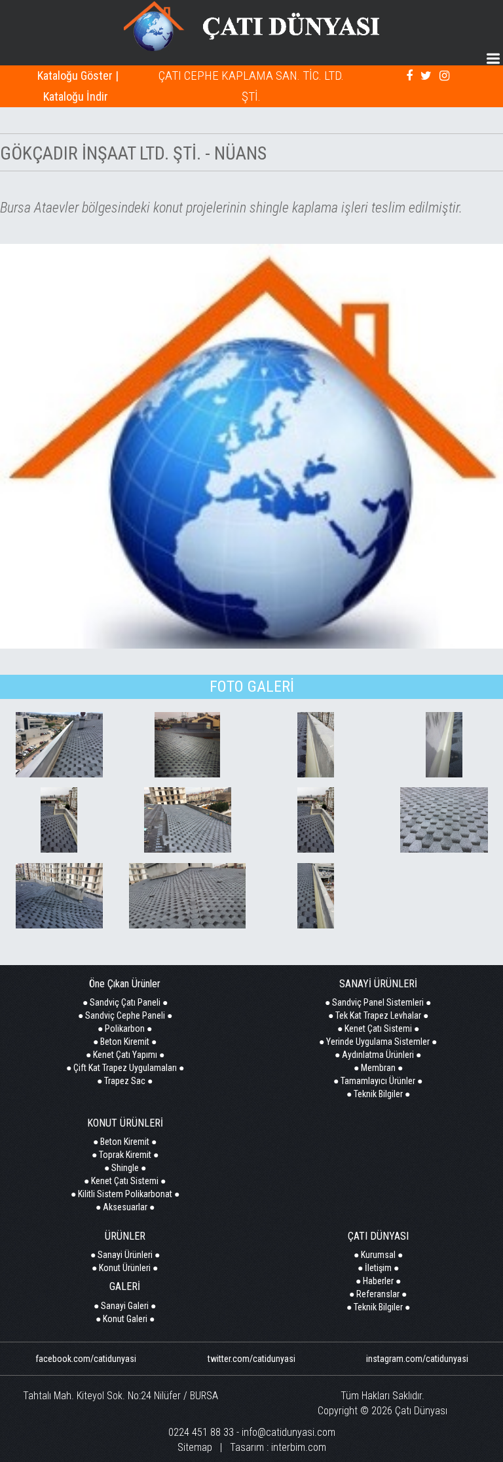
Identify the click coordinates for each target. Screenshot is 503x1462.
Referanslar (378, 1294)
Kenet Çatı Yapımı (125, 1054)
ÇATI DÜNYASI (378, 1236)
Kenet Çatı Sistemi (378, 1028)
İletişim (378, 1268)
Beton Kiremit (124, 1041)
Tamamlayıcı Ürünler (378, 1081)
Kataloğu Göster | (78, 75)
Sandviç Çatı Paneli (125, 1002)
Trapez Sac (124, 1081)
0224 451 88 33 (201, 1432)
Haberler (378, 1281)
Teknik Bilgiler (378, 1094)
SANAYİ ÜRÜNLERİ (378, 984)
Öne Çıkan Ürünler (124, 984)
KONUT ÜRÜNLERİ (125, 1123)
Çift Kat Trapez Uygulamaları (125, 1067)
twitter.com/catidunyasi (251, 1358)
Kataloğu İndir (75, 96)
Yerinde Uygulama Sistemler (378, 1041)
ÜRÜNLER (125, 1236)
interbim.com (298, 1447)
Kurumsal (378, 1255)
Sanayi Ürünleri (125, 1255)
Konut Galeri (125, 1319)
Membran (378, 1067)
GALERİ (124, 1286)
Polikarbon (125, 1028)
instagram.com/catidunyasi (417, 1358)
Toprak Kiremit (125, 1154)
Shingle (125, 1168)
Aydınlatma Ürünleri (378, 1054)
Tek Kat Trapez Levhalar (378, 1015)
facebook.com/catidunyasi (85, 1358)
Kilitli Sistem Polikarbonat (125, 1194)
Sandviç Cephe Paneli (125, 1015)
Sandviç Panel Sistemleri (378, 1002)
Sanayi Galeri (125, 1305)
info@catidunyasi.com (288, 1432)
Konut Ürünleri (125, 1268)
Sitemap (194, 1447)
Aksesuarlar (125, 1207)
